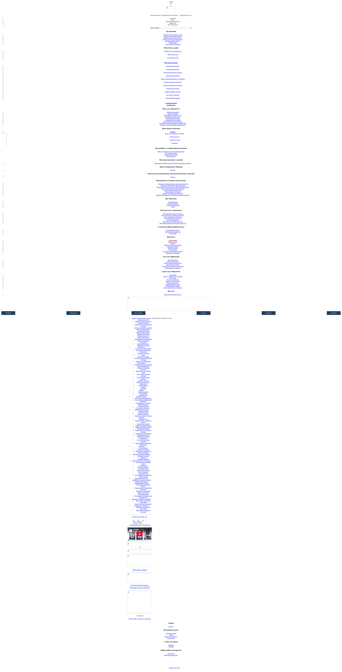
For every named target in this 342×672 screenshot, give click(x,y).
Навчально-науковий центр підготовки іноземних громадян (173, 163)
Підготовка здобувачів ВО (143, 348)
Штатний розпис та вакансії (172, 245)
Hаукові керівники (143, 452)
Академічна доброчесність (143, 433)
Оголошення (143, 393)
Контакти (334, 313)
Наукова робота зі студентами (142, 460)
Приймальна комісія (173, 112)
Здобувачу (141, 417)
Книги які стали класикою (143, 504)
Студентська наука (172, 57)
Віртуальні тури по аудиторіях (173, 288)
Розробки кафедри (143, 459)
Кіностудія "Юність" (171, 636)
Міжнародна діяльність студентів (143, 511)
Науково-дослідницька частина (172, 34)
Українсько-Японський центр (173, 190)
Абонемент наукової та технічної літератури (172, 223)
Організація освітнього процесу (143, 485)
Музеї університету (173, 283)
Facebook (171, 645)
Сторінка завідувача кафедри (143, 364)
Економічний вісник (173, 69)
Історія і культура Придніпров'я (172, 85)
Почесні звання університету (173, 263)
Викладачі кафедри (143, 366)
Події (172, 207)
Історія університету (173, 261)
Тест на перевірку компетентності (143, 472)
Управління (172, 275)
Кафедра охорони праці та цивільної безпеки (143, 322)
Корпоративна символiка (172, 268)
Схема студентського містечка (143, 440)
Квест (143, 355)
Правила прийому (172, 114)
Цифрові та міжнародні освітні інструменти (143, 492)
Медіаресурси (143, 497)
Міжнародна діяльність (141, 505)
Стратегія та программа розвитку (173, 251)
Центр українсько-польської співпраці (172, 189)
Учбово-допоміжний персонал (143, 368)
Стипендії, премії (174, 140)
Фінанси (172, 243)
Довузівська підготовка (173, 118)
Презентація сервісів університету (143, 437)
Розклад (171, 626)
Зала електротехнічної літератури (173, 214)
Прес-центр (171, 653)
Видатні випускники (172, 265)
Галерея (143, 387)
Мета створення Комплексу (143, 398)
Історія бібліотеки (172, 203)
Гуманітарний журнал (172, 88)
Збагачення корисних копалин (173, 72)
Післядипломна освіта (171, 155)
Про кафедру (141, 363)
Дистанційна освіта (171, 153)
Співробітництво (143, 406)
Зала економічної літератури (172, 218)
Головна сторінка (143, 411)
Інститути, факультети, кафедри (174, 133)
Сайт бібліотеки (173, 202)
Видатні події (143, 395)
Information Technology (173, 75)
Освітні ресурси (174, 136)
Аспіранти (141, 446)
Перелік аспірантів (143, 449)
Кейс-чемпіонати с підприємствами (143, 467)
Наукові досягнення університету (173, 39)
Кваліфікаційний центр (173, 284)
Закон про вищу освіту (171, 655)
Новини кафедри (143, 392)
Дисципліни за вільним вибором (173, 122)
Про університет (173, 260)
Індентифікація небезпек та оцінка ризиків (143, 475)
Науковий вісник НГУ (173, 66)
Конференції (173, 42)
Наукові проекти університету (173, 36)
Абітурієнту (141, 347)
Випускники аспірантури (143, 451)
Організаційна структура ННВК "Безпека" (143, 403)
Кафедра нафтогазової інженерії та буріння (143, 333)
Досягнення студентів (143, 470)
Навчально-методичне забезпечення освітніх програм (141, 479)
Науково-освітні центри (173, 41)
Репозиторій (173, 233)
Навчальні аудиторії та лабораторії (143, 383)
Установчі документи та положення (173, 266)
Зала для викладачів (173, 220)
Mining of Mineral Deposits (173, 91)
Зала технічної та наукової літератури (172, 215)
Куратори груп (143, 419)
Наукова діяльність (143, 414)
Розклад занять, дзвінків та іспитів (143, 421)
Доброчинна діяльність (173, 253)
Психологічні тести (143, 356)
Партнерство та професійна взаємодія (143, 488)
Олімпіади (174, 143)
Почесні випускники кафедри (143, 378)
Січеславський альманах (172, 98)
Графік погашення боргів (143, 425)
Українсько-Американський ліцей (173, 193)
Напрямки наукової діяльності (143, 456)
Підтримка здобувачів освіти (143, 496)
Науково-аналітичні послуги (172, 294)
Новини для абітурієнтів (143, 361)
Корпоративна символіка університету (143, 443)
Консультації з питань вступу (173, 115)
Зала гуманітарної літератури (173, 217)
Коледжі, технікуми (173, 280)
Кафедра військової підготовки (143, 341)
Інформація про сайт (174, 668)
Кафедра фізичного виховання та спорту (143, 344)
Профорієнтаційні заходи (172, 117)
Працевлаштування (143, 428)
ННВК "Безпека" (141, 396)
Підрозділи (172, 278)
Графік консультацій (143, 424)
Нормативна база (143, 494)
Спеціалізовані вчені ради (171, 104)
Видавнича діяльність (143, 408)
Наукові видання (171, 63)
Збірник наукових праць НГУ (173, 82)
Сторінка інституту (143, 320)
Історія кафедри (143, 385)
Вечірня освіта (171, 156)
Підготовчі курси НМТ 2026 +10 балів (143, 359)
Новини (141, 390)
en (172, 1)
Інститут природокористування (141, 318)
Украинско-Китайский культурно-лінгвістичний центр (172, 195)
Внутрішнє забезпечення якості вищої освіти (172, 123)
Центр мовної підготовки (173, 192)
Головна (172, 170)
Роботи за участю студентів (143, 416)
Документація (143, 448)
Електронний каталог (172, 230)
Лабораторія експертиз (141, 409)
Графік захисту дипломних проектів (143, 431)
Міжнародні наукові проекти (173, 38)
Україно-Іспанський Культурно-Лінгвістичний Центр (173, 187)
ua (170, 1)
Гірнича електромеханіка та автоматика (173, 79)
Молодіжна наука (173, 54)
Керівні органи (172, 242)
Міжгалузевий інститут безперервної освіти (171, 151)
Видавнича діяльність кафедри (141, 499)
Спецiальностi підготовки (173, 120)
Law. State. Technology (172, 95)
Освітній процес (173, 248)
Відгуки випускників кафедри (143, 375)
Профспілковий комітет (173, 286)
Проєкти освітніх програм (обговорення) (172, 125)
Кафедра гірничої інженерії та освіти (143, 325)
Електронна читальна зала (173, 232)
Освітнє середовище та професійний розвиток (141, 482)
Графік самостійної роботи (143, 427)
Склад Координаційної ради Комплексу (143, 400)
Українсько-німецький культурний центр (172, 185)
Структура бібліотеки (172, 205)
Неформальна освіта (143, 435)
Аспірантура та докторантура (173, 51)
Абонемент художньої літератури (173, 222)
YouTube (171, 646)
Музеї (171, 635)
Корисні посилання (143, 353)
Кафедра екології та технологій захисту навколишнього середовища (143, 337)
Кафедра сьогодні (143, 380)
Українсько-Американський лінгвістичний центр (173, 184)
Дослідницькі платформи (172, 44)
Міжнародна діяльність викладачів (143, 508)
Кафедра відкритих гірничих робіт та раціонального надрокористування (143, 329)
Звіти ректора (173, 250)
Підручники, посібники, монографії (143, 501)
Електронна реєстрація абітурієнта (143, 351)
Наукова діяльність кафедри (141, 454)
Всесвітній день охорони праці (143, 371)
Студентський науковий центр (143, 463)
